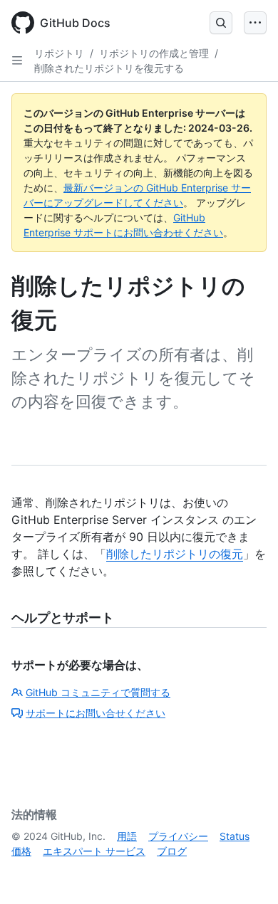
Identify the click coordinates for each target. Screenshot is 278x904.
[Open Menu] (255, 22)
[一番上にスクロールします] (246, 872)
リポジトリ (59, 53)
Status (234, 836)
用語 (127, 836)
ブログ (172, 851)
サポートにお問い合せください (95, 713)
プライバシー (178, 836)
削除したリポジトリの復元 (174, 554)
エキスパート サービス (94, 851)
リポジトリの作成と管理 (154, 53)
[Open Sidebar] (17, 60)
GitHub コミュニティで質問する (98, 692)
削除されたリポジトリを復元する (109, 68)
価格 (21, 851)
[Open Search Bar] (221, 22)
